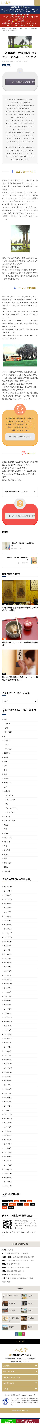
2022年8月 (7, 908)
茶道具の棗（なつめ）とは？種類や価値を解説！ (20, 643)
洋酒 (5, 829)
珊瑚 (5, 787)
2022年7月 (7, 912)
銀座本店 (5, 186)
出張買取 (22, 1201)
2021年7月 (7, 954)
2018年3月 (7, 1102)
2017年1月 (7, 1161)
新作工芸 (7, 850)
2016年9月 (7, 1178)
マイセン (8, 749)
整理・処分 (8, 863)
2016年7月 (7, 1186)
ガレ (6, 745)
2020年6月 (7, 992)
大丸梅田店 (13, 1204)
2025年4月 (7, 891)
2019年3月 (7, 1051)
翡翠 (5, 766)
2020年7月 (7, 988)
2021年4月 (7, 967)
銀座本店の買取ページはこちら (16, 491)
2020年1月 (7, 1013)
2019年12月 (8, 1017)
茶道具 (4, 639)
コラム (7, 804)
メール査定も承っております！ (23, 82)
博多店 (29, 1201)
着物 (5, 761)
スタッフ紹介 (10, 799)
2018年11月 (8, 1068)
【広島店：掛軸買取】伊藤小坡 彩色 (22, 544)
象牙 (5, 736)
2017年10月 (8, 1123)
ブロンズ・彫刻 (9, 821)
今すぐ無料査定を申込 (22, 436)
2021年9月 (7, 946)
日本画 (7, 724)
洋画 (4, 65)
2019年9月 (7, 1030)
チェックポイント (11, 808)
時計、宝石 (8, 732)
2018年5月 (7, 1093)
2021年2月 (7, 975)
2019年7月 (7, 1038)
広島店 (32, 1204)
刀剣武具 (7, 871)
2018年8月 (7, 1081)
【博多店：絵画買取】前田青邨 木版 (17, 559)
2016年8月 (7, 1182)
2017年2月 (7, 1156)
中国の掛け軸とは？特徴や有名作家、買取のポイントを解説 (20, 609)
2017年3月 (7, 1152)
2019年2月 (7, 1055)
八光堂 (12, 465)
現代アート (8, 783)
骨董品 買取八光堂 (6, 28)
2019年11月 (8, 1022)
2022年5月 (7, 916)
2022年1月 (7, 929)
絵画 (8, 65)
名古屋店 (5, 1204)
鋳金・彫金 (8, 837)
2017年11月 (8, 1119)
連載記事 (7, 791)
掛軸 (4, 673)
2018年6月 (7, 1089)
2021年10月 (8, 941)
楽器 (5, 770)
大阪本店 (20, 1204)
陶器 (5, 846)
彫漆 (5, 858)
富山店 (27, 1204)
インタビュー (10, 812)
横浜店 (4, 1207)
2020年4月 (7, 1000)
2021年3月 (7, 971)
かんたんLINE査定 (13, 474)
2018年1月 (7, 1110)
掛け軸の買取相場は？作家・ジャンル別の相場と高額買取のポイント (20, 678)
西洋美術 (7, 740)
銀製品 (6, 778)
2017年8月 (7, 1131)
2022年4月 (7, 920)
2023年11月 (8, 899)
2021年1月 (7, 979)
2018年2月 (7, 1106)
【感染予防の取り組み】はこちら (20, 7)
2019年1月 (7, 1060)
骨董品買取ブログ (17, 28)
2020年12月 (8, 984)
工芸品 (6, 825)
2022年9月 (7, 904)
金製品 (6, 757)
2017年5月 (7, 1144)
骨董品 (6, 833)
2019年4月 (7, 1047)
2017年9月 (7, 1127)
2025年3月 (7, 895)
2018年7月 (7, 1085)
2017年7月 (7, 1135)
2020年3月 (7, 1005)
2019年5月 (7, 1043)
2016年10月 (8, 1173)
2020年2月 (7, 1009)
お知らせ (7, 842)
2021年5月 (7, 963)
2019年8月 (7, 1034)
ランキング (9, 795)
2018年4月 (7, 1097)
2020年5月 (7, 996)
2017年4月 (7, 1148)
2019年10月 (8, 1026)
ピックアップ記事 (8, 1201)
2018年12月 (8, 1064)
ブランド (7, 816)
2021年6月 (7, 958)
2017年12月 (8, 1114)
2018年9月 (7, 1076)
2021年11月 (8, 937)
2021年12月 (8, 933)
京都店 (16, 1201)
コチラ (15, 21)
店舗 (4, 471)
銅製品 (6, 867)
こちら (20, 1232)
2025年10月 (8, 887)
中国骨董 (5, 604)
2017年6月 (7, 1140)
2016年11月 (8, 1169)
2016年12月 (8, 1165)
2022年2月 (7, 925)
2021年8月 (7, 950)
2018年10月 (8, 1072)
